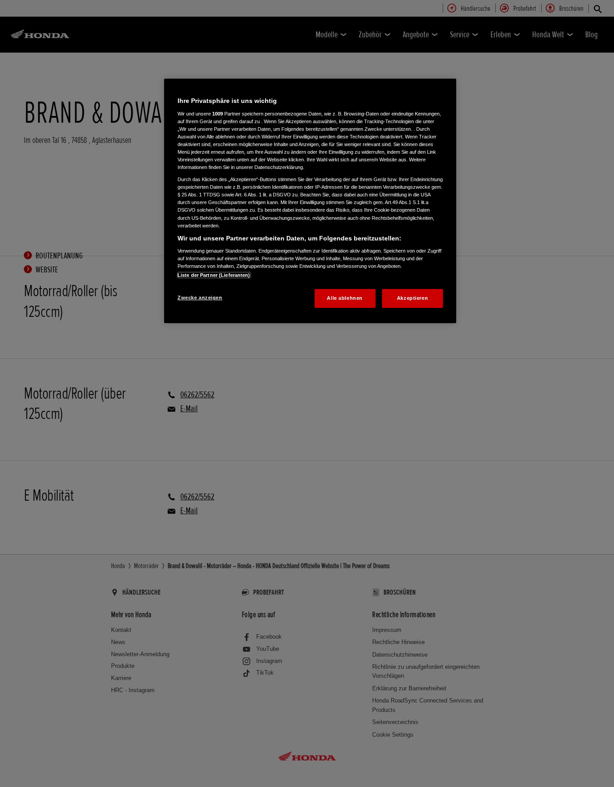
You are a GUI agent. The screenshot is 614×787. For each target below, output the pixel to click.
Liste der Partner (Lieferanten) (214, 275)
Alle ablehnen (344, 298)
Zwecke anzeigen (200, 297)
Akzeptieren (412, 298)
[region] (310, 201)
